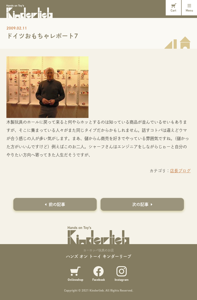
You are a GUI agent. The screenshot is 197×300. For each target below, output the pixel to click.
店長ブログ (180, 170)
